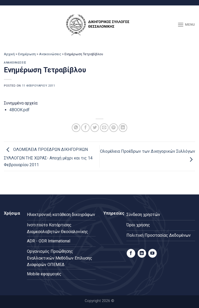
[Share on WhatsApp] (76, 127)
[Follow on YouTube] (152, 253)
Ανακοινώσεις (50, 54)
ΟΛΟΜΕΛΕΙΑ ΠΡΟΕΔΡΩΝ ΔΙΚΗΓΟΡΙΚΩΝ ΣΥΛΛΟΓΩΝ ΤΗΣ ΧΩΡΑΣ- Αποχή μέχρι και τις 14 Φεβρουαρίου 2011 (48, 157)
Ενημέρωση (27, 54)
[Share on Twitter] (94, 127)
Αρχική (9, 54)
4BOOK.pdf (19, 109)
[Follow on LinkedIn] (142, 253)
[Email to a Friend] (104, 127)
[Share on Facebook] (85, 127)
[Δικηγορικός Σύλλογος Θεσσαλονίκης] (99, 25)
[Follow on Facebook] (131, 253)
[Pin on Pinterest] (113, 127)
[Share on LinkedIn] (123, 127)
